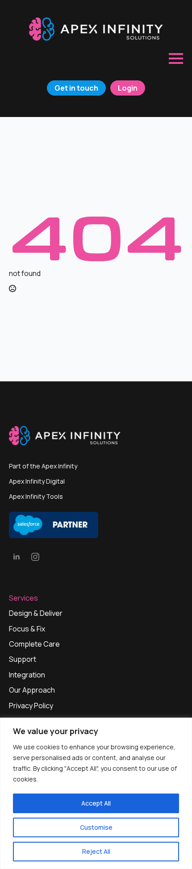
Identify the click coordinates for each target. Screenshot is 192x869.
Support (22, 659)
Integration (27, 675)
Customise (96, 827)
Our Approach (32, 690)
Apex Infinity (59, 466)
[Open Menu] (176, 58)
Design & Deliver (36, 613)
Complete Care (34, 644)
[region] (96, 793)
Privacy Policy (31, 705)
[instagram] (35, 556)
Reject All (96, 851)
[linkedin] (16, 556)
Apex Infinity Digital (37, 481)
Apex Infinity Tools (36, 496)
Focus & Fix (27, 629)
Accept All (96, 803)
